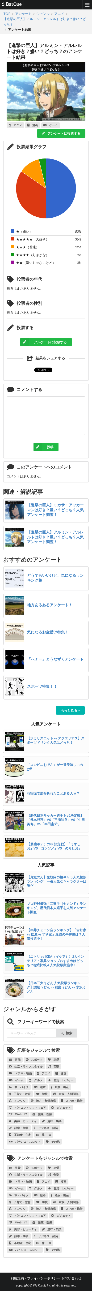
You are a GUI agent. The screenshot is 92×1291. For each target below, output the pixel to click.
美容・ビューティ (25, 1121)
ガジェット (63, 1107)
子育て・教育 (22, 1094)
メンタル (19, 1100)
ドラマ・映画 (23, 1073)
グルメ (38, 1080)
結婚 (42, 1087)
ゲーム (19, 1080)
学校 (45, 1094)
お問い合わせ (71, 1278)
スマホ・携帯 (74, 1100)
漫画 (63, 1073)
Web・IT (21, 1114)
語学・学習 (21, 1128)
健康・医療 (45, 1114)
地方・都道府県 (46, 1100)
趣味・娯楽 (54, 1121)
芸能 (17, 1059)
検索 (69, 1033)
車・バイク (21, 1087)
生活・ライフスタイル (28, 1066)
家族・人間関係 (68, 1094)
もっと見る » (70, 710)
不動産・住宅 (22, 1135)
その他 (55, 1141)
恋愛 (56, 1059)
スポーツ (36, 1059)
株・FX (46, 1135)
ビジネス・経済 (48, 1128)
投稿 (50, 447)
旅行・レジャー (63, 1080)
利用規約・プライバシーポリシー (35, 1278)
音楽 (56, 1066)
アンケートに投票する (63, 133)
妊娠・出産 (61, 1087)
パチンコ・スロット (28, 1141)
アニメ (45, 1073)
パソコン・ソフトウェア (30, 1107)
